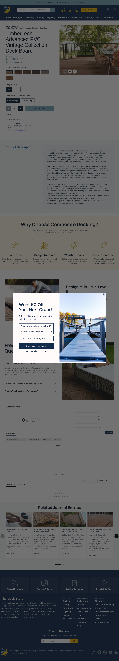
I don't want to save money (36, 351)
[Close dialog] (104, 295)
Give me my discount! (36, 346)
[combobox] (36, 326)
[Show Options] (52, 326)
